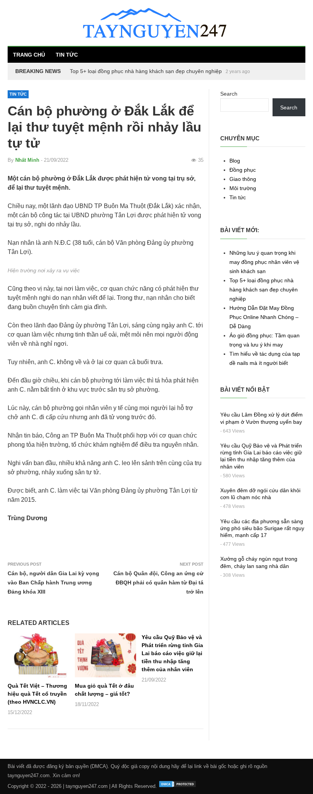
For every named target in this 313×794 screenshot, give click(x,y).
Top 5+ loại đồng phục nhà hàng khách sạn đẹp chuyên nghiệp (146, 71)
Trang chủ (29, 55)
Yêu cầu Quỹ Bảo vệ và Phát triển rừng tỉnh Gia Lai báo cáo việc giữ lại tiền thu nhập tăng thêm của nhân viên (172, 653)
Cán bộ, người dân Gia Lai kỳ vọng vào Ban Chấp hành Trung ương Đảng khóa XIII (53, 582)
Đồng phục (242, 170)
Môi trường (242, 188)
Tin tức (67, 55)
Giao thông (242, 179)
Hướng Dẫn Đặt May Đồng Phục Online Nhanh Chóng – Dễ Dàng (263, 317)
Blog (234, 161)
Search (228, 94)
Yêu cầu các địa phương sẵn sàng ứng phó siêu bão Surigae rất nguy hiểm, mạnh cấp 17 (262, 528)
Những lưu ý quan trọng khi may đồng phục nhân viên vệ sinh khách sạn (264, 262)
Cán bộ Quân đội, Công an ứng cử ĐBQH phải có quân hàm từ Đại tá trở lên (158, 582)
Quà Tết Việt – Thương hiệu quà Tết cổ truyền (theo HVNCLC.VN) (37, 694)
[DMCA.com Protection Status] (177, 786)
